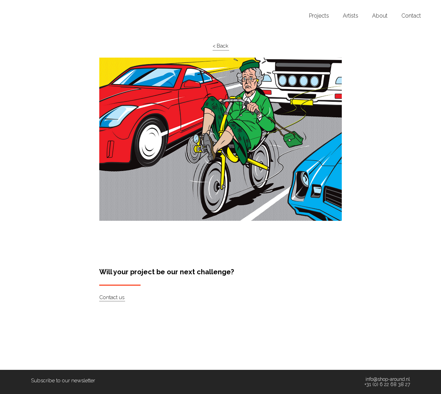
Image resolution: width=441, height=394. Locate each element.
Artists (350, 16)
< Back (220, 46)
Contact (411, 16)
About (380, 16)
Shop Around (32, 6)
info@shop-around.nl (388, 379)
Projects (319, 16)
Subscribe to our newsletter (63, 380)
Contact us (111, 297)
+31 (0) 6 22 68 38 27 (387, 384)
